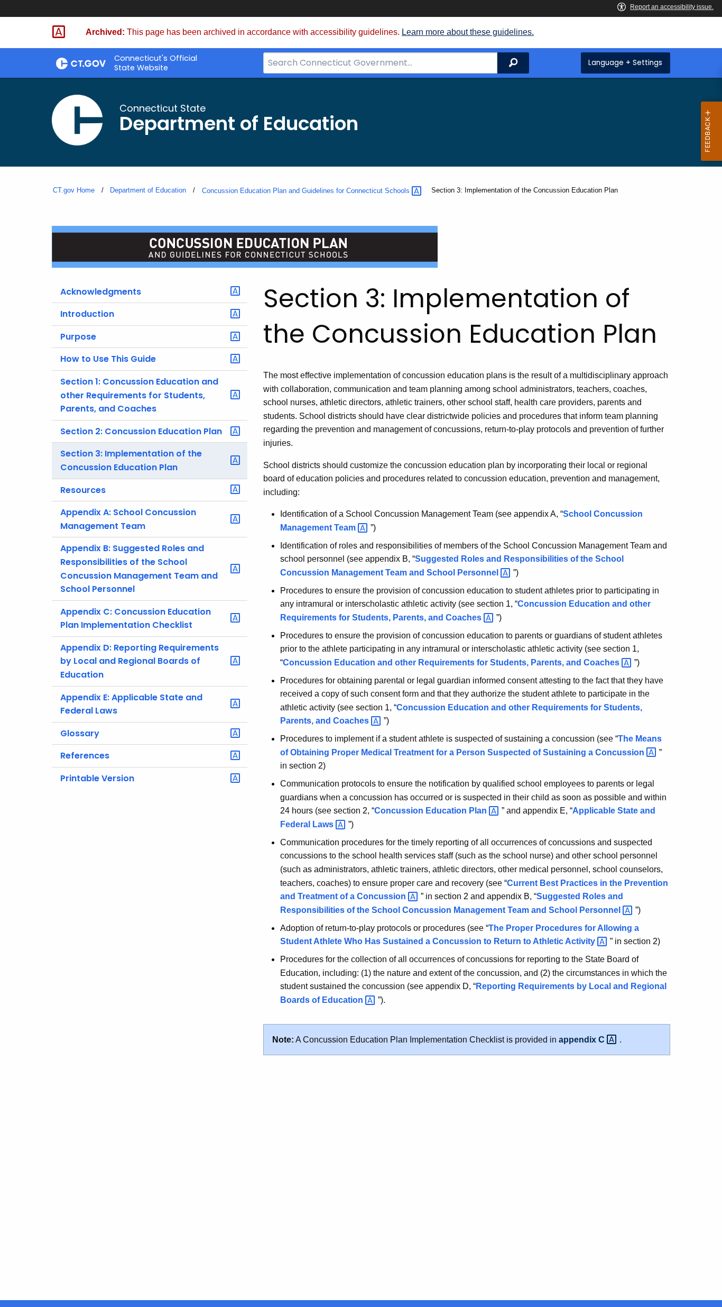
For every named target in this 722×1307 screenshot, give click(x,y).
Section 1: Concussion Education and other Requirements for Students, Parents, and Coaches (139, 395)
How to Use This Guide (108, 359)
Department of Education (148, 190)
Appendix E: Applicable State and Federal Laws (131, 704)
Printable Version (97, 778)
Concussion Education (431, 810)
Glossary (79, 733)
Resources (83, 490)
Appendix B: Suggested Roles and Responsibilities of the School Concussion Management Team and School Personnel (139, 568)
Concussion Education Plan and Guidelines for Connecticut (307, 191)
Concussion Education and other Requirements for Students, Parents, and (452, 662)
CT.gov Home (74, 190)
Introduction (87, 314)
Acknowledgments (100, 292)
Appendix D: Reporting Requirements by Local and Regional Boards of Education (139, 661)
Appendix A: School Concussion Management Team (128, 519)
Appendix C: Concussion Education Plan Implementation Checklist (135, 619)
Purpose (78, 337)
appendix (583, 1039)
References (84, 756)
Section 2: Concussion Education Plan (141, 431)
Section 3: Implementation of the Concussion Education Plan (131, 460)
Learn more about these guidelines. (468, 32)
